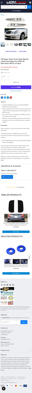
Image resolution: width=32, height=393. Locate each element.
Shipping (3, 377)
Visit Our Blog (22, 51)
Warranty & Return (11, 377)
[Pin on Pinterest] (11, 97)
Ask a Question (8, 177)
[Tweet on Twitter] (5, 97)
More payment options (16, 91)
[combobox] (14, 7)
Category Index (12, 378)
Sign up (24, 322)
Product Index (21, 378)
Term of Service (21, 377)
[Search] (29, 7)
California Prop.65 (5, 380)
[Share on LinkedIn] (8, 97)
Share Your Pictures (11, 51)
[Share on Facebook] (2, 97)
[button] (25, 7)
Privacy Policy (4, 378)
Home (2, 15)
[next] (29, 216)
